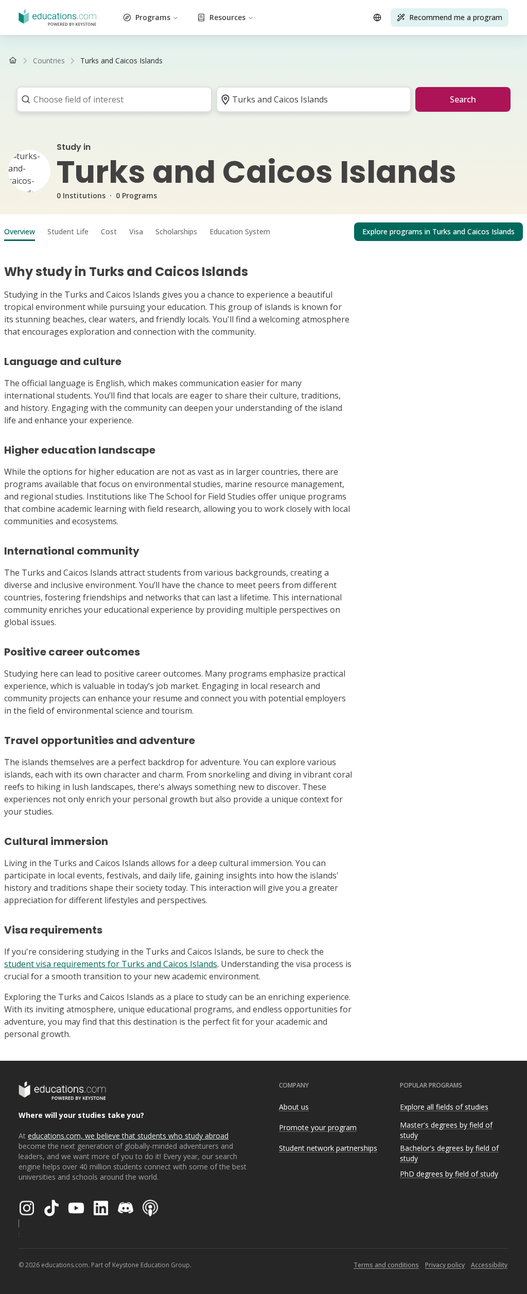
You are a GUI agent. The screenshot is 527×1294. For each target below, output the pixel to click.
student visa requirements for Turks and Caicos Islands (110, 964)
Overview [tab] (19, 231)
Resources (227, 17)
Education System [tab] (239, 231)
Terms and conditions (386, 1265)
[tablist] (263, 231)
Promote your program (318, 1127)
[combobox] (111, 99)
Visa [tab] (136, 231)
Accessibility (489, 1265)
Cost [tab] (109, 231)
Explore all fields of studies (444, 1107)
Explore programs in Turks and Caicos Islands (438, 231)
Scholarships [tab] (176, 231)
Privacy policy (445, 1265)
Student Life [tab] (68, 231)
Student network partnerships (328, 1148)
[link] (121, 61)
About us (294, 1107)
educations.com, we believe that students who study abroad (128, 1136)
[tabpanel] (263, 647)
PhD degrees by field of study (449, 1174)
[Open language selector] (377, 17)
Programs (152, 17)
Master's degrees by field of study (446, 1130)
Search (463, 99)
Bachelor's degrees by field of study (449, 1153)
